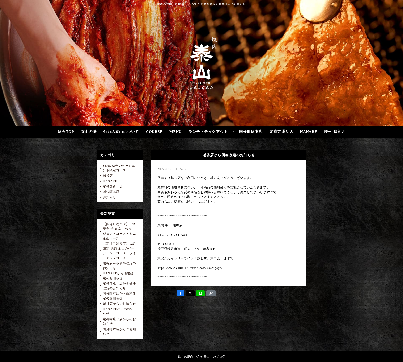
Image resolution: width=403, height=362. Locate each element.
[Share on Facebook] (180, 293)
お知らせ (109, 197)
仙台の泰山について (121, 131)
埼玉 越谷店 (334, 131)
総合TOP (66, 131)
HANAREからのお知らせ (118, 311)
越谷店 (108, 175)
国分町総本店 (251, 131)
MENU (175, 131)
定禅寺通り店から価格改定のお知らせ (119, 286)
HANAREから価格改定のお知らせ (118, 276)
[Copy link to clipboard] (211, 293)
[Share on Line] (200, 293)
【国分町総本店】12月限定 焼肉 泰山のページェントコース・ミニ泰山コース (119, 231)
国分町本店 (111, 191)
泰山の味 (89, 131)
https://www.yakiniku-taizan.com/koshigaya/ (189, 268)
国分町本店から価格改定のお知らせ (119, 296)
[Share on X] (190, 293)
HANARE (308, 131)
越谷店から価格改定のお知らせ (119, 266)
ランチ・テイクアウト (208, 131)
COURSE (154, 131)
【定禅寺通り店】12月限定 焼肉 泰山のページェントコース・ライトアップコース (119, 251)
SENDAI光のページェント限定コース (119, 168)
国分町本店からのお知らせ (119, 332)
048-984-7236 (177, 234)
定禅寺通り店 (281, 131)
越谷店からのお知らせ (119, 303)
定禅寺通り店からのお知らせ (119, 321)
